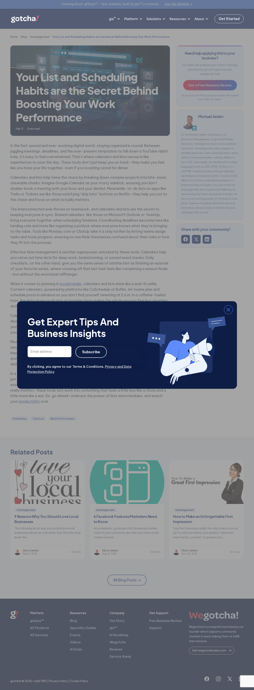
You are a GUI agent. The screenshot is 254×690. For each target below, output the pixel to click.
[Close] (30, 310)
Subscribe (91, 352)
